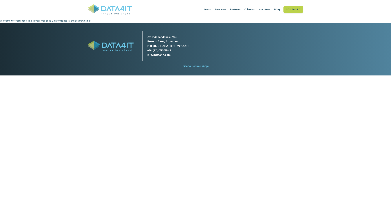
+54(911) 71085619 (159, 50)
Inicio (207, 9)
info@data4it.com (159, 55)
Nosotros (264, 9)
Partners (235, 9)
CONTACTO (293, 9)
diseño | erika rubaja (196, 66)
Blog (277, 9)
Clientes (249, 9)
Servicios (220, 9)
